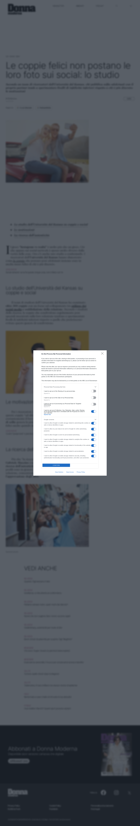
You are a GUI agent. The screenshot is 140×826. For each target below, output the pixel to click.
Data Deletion (59, 472)
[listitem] (70, 387)
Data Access (70, 472)
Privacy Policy (81, 472)
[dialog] (70, 413)
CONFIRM (56, 465)
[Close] (103, 354)
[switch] (93, 391)
